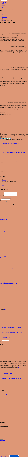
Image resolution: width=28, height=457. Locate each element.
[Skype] (9, 138)
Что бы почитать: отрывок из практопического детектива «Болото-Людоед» (12, 152)
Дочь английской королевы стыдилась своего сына (10, 383)
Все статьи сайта (4, 2)
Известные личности (4, 17)
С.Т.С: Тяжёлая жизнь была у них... (6, 337)
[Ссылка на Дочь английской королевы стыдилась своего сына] (3, 382)
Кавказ (2, 16)
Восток (2, 14)
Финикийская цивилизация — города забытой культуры (11, 394)
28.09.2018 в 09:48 (4, 185)
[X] (3, 138)
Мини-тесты (3, 5)
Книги (2, 7)
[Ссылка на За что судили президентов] (5, 168)
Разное (2, 18)
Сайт (0, 199)
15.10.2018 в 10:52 (4, 180)
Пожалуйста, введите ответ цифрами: (5, 200)
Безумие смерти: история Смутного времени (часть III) (9, 143)
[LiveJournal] (6, 138)
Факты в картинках (4, 4)
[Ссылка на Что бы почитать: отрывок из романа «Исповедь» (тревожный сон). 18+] (5, 159)
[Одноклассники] (1, 138)
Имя (0, 196)
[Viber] (7, 138)
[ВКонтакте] (0, 138)
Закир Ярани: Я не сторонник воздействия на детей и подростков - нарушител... (12, 327)
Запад (2, 15)
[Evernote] (4, 138)
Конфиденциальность (4, 6)
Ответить (3, 182)
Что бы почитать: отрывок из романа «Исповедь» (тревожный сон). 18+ (11, 161)
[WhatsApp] (8, 138)
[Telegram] (10, 138)
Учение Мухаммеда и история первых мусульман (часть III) (11, 378)
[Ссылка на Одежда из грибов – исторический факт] (3, 387)
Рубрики (1, 340)
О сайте (3, 3)
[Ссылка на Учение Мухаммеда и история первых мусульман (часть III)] (3, 377)
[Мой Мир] (2, 138)
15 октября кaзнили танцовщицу (7, 373)
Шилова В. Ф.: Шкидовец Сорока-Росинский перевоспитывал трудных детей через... (12, 332)
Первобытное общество (5, 13)
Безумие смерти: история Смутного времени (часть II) (9, 142)
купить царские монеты (6, 362)
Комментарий (2, 195)
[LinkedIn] (5, 138)
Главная (1, 20)
